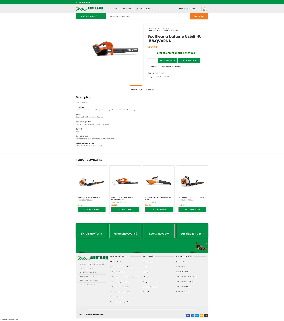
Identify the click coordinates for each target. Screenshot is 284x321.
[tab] (136, 88)
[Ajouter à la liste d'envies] (104, 180)
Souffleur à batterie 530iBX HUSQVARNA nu (122, 198)
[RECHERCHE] (184, 16)
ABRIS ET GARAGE (183, 262)
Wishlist (146, 277)
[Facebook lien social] (193, 2)
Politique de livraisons (117, 272)
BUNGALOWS (181, 267)
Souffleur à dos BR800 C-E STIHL (191, 197)
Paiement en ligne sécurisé (119, 282)
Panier (145, 267)
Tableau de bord (148, 262)
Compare (146, 282)
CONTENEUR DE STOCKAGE (186, 277)
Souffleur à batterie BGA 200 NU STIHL (158, 198)
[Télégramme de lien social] (203, 2)
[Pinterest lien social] (198, 2)
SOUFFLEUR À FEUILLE (162, 28)
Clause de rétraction (117, 297)
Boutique (146, 272)
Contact (146, 292)
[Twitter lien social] (195, 2)
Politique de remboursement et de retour (124, 277)
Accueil (150, 28)
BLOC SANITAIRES (182, 272)
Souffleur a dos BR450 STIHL (89, 197)
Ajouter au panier (167, 61)
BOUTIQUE (199, 16)
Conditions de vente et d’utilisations (123, 267)
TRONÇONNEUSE (182, 292)
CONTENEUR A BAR (183, 287)
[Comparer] (104, 170)
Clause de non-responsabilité (120, 292)
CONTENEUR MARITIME (185, 282)
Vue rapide (104, 175)
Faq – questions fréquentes (120, 302)
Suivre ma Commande (150, 287)
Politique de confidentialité (119, 287)
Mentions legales (116, 262)
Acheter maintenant (189, 61)
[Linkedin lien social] (200, 2)
